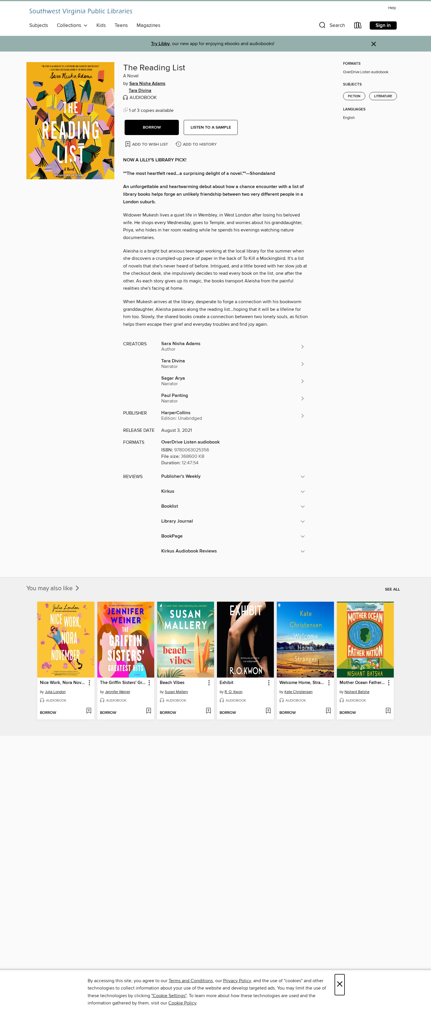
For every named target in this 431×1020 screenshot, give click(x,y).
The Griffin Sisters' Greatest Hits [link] (123, 682)
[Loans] (358, 26)
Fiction (354, 96)
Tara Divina (140, 90)
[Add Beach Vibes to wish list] (208, 711)
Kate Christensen (298, 692)
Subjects (38, 25)
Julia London (55, 692)
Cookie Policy (182, 1003)
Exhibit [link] (226, 682)
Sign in (383, 25)
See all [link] (392, 589)
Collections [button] (70, 25)
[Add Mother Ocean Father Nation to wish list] (388, 711)
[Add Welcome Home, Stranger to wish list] (328, 711)
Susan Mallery (176, 692)
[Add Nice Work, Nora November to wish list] (88, 711)
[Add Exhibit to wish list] (268, 711)
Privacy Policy (237, 981)
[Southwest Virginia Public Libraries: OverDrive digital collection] (80, 11)
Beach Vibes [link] (172, 682)
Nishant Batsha (357, 692)
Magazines (148, 25)
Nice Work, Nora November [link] (63, 682)
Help (392, 8)
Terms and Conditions (191, 981)
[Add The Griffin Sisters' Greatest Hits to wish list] (148, 711)
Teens (121, 25)
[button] (331, 26)
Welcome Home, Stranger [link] (302, 682)
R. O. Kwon (233, 692)
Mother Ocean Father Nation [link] (363, 682)
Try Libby (160, 44)
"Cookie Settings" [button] (168, 996)
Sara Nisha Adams (147, 83)
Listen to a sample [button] (211, 127)
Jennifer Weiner (117, 692)
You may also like (50, 588)
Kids (101, 25)
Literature (383, 96)
